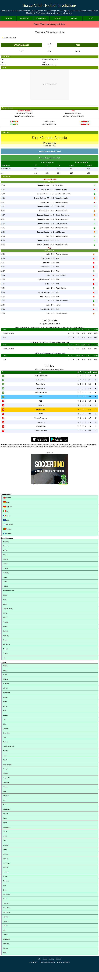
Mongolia (5, 858)
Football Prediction (63, 962)
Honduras (6, 782)
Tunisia (5, 925)
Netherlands (9, 524)
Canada (5, 715)
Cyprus (5, 742)
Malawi (5, 849)
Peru (4, 885)
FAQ (39, 959)
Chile (4, 719)
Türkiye (5, 649)
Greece (5, 581)
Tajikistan (5, 916)
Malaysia (5, 854)
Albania (5, 665)
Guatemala (6, 778)
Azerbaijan (6, 683)
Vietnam (5, 948)
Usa (4, 658)
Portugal (8, 529)
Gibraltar (5, 773)
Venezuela (6, 943)
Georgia (5, 769)
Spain (7, 502)
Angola (5, 674)
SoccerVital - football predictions (49, 5)
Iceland (5, 787)
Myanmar (5, 872)
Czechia (5, 568)
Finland (5, 577)
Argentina (5, 541)
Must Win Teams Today (47, 962)
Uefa (7, 520)
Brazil (4, 710)
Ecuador (5, 751)
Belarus (5, 697)
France (8, 515)
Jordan (5, 822)
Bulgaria (5, 559)
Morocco (5, 867)
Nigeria (5, 876)
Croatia (5, 563)
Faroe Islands (7, 764)
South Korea (6, 912)
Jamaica (5, 813)
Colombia (5, 728)
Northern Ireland (7, 608)
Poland (5, 617)
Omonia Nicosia (21, 45)
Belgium (5, 555)
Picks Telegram (41, 18)
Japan (5, 818)
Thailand (5, 921)
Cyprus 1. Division (10, 37)
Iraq (4, 804)
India (4, 791)
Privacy (51, 959)
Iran (4, 800)
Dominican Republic (8, 746)
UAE (4, 930)
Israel (4, 599)
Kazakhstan (6, 827)
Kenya (5, 831)
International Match (8, 590)
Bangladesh (6, 692)
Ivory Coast (6, 809)
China (4, 724)
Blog (90, 18)
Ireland (5, 595)
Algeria (5, 670)
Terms (45, 959)
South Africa (6, 908)
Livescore (58, 18)
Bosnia (5, 706)
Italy (7, 511)
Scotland (8, 533)
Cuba (4, 737)
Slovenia (5, 635)
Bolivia (5, 701)
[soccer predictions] (49, 484)
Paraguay (6, 881)
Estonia (5, 760)
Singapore (6, 903)
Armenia (5, 679)
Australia (5, 546)
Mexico (5, 604)
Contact (58, 959)
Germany (9, 506)
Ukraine (5, 653)
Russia (5, 626)
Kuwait (5, 836)
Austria (5, 550)
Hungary (5, 586)
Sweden (5, 640)
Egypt (4, 755)
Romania (5, 622)
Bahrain (5, 688)
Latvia (4, 840)
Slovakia (5, 631)
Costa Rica (6, 733)
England (8, 497)
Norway (5, 613)
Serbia (5, 899)
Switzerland (6, 644)
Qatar (4, 890)
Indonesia (6, 795)
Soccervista (33, 962)
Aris (78, 45)
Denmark (5, 572)
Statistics (74, 18)
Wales (5, 952)
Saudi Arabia (6, 894)
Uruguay (5, 934)
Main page (8, 18)
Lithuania (5, 845)
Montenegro (6, 863)
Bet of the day (24, 18)
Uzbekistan (6, 939)
